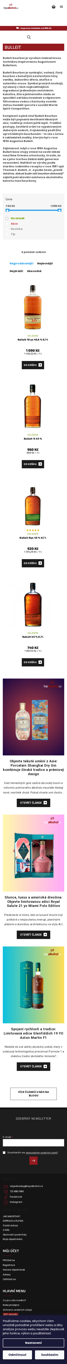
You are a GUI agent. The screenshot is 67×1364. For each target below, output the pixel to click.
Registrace (9, 1265)
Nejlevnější (45, 263)
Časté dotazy (10, 1225)
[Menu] (61, 6)
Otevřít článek (31, 802)
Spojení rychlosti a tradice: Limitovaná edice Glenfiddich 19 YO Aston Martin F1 (33, 1033)
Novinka (17, 229)
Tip (13, 234)
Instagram (16, 1202)
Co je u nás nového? (14, 1300)
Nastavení (33, 1343)
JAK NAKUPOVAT (11, 1216)
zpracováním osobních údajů (42, 1152)
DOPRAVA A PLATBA (13, 1220)
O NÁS (6, 1230)
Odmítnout (17, 1355)
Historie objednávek (14, 1269)
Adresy (7, 1274)
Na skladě (18, 218)
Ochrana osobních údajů (17, 1309)
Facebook (16, 1197)
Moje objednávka (12, 1239)
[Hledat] (28, 37)
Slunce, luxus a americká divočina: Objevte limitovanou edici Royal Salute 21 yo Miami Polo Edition (33, 901)
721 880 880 (17, 1191)
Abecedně (34, 271)
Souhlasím (49, 1355)
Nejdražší (16, 271)
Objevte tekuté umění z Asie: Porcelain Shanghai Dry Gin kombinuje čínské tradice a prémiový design (33, 767)
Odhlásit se (9, 1279)
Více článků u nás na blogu (33, 1093)
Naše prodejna (11, 1305)
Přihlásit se (35, 1161)
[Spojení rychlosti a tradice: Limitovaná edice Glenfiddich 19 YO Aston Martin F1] (33, 984)
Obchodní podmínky (15, 1234)
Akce (14, 224)
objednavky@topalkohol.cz (26, 1186)
